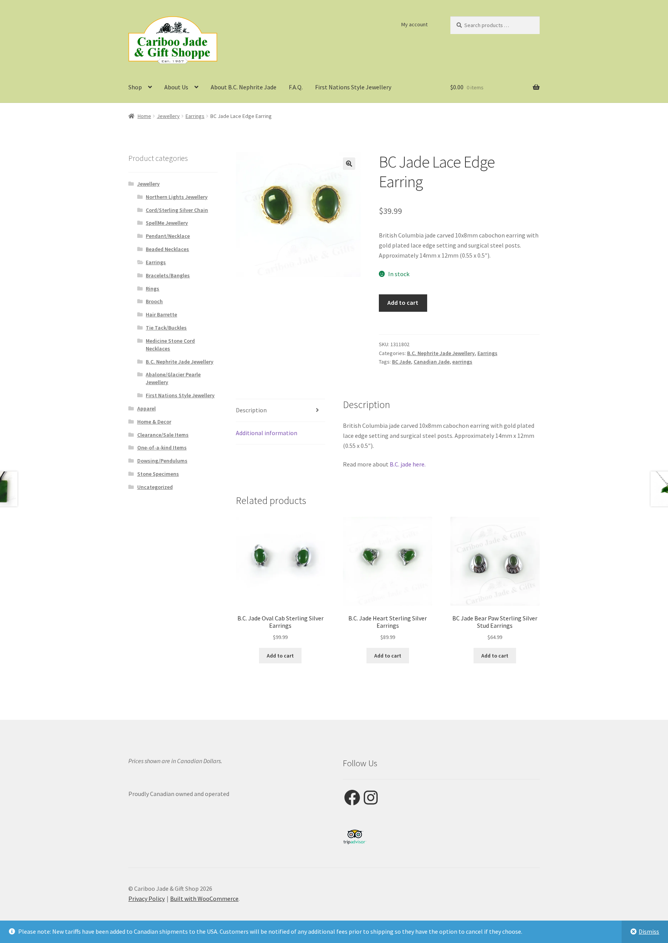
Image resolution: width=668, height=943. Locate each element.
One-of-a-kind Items (162, 447)
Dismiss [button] (649, 931)
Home (144, 116)
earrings (462, 361)
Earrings (195, 116)
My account (414, 24)
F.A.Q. (296, 87)
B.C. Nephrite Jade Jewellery (441, 353)
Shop (135, 87)
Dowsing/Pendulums (162, 460)
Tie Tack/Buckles (166, 327)
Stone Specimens (158, 473)
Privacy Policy (146, 898)
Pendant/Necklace (168, 235)
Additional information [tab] (266, 433)
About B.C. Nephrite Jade (243, 87)
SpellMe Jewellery (167, 222)
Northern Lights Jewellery (177, 196)
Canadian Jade (432, 361)
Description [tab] (251, 410)
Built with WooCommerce (204, 898)
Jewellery (168, 116)
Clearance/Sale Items (163, 434)
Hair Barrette (161, 314)
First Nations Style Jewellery (353, 87)
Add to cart (402, 302)
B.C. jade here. (407, 464)
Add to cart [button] (280, 655)
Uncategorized (155, 486)
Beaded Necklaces (167, 249)
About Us (176, 87)
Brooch (154, 301)
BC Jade (401, 361)
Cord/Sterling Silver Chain (177, 210)
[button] (349, 163)
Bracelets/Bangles (168, 275)
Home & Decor (154, 421)
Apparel (146, 408)
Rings (152, 288)
